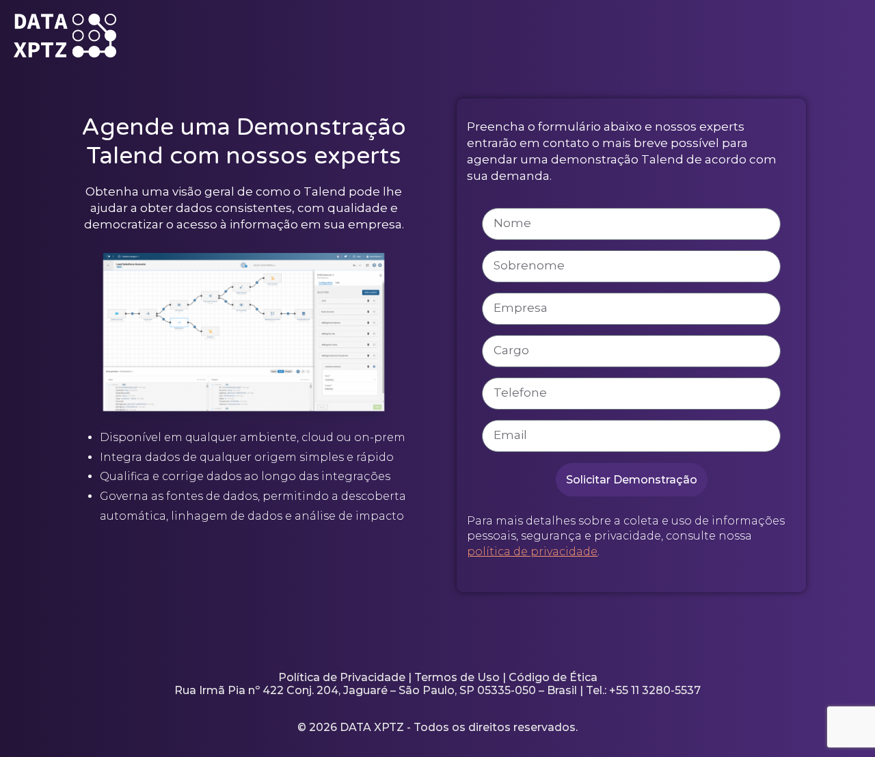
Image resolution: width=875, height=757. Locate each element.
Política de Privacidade (341, 677)
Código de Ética (553, 677)
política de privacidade (532, 551)
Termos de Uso (457, 677)
